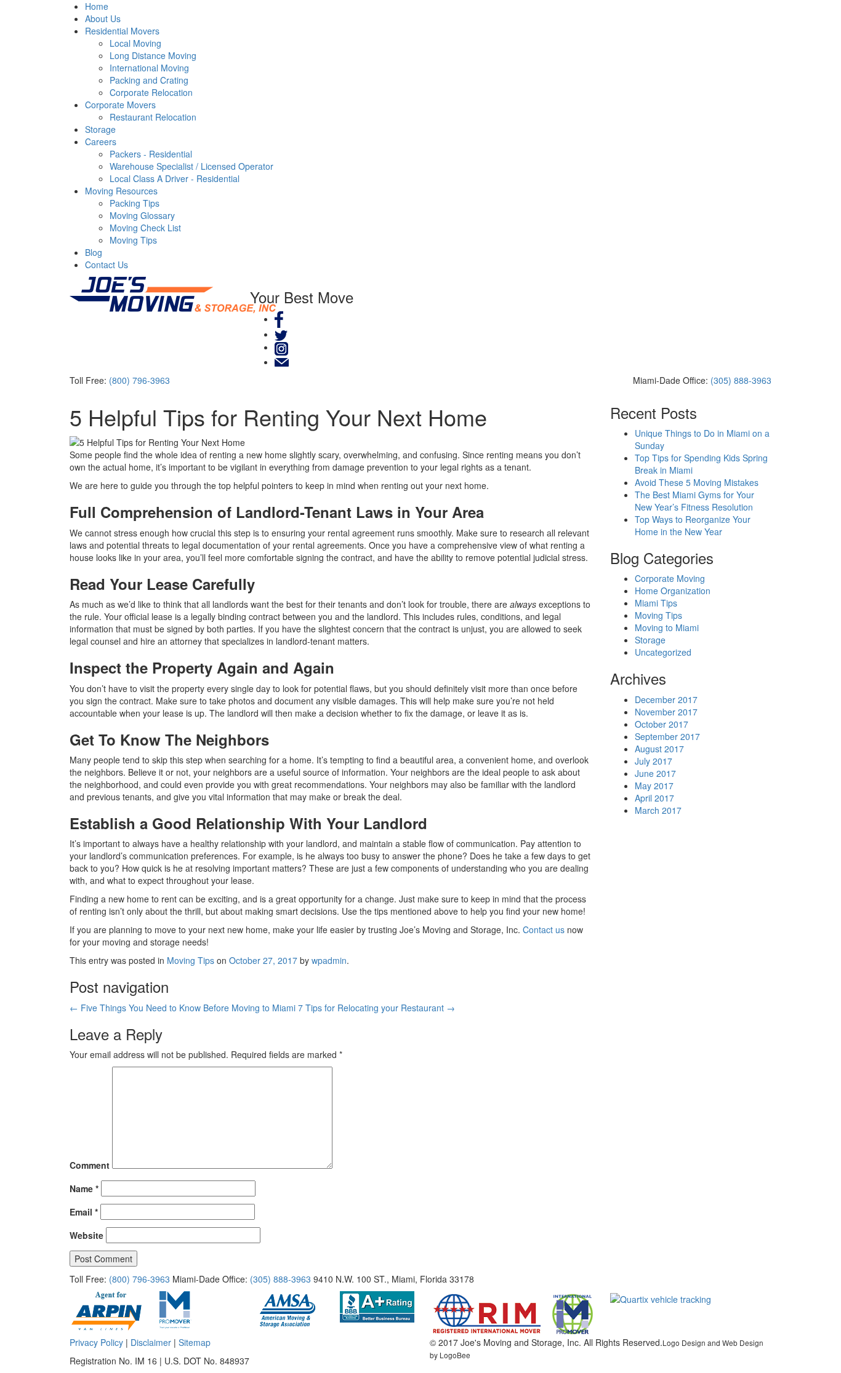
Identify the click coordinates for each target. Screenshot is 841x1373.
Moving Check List (145, 227)
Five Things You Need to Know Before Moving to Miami (183, 1007)
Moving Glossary (142, 215)
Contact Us (106, 264)
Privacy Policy (96, 1342)
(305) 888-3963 (740, 380)
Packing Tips (134, 203)
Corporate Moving (670, 578)
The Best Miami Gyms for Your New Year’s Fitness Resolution (694, 500)
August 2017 (659, 748)
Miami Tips (656, 603)
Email (84, 1212)
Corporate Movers (120, 104)
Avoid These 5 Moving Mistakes (697, 482)
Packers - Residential (151, 154)
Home (96, 6)
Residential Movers (122, 31)
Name (84, 1188)
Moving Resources (121, 191)
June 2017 (655, 773)
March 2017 (658, 810)
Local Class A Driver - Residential (174, 178)
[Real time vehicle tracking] (660, 1297)
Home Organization (672, 590)
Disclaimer (151, 1342)
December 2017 (666, 699)
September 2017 (667, 736)
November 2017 (666, 712)
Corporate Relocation (151, 92)
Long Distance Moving (153, 55)
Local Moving (135, 43)
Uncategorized (663, 652)
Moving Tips (133, 240)
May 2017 (654, 785)
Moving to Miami (667, 627)
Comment (90, 1165)
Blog (93, 252)
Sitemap (195, 1342)
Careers (100, 141)
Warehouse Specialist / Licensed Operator (191, 166)
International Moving (149, 68)
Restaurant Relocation (153, 117)
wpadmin (329, 960)
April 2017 (654, 798)
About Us (103, 18)
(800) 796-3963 (139, 380)
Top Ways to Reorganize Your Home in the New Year (692, 525)
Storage (100, 129)
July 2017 (653, 761)
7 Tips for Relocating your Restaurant (376, 1007)
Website (86, 1235)
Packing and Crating (149, 80)
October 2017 (661, 724)
